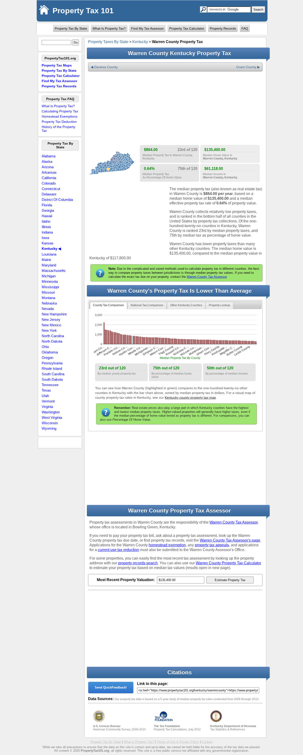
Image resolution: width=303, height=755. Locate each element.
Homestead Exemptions (59, 116)
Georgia (48, 210)
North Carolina (53, 336)
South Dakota (52, 379)
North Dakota (52, 341)
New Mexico (51, 325)
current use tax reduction (118, 550)
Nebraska (49, 303)
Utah (45, 396)
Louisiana (49, 254)
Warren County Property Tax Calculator (228, 563)
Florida (47, 205)
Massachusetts (54, 271)
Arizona (47, 167)
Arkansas (49, 172)
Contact (207, 742)
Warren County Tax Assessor (207, 276)
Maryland (49, 265)
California (49, 178)
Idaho (46, 221)
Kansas (47, 243)
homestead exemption (167, 545)
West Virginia (52, 417)
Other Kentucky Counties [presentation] (186, 305)
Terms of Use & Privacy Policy (178, 742)
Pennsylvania (52, 363)
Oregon (47, 358)
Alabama (48, 156)
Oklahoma (50, 352)
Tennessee (50, 385)
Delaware (49, 194)
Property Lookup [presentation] (219, 305)
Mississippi (50, 287)
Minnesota (50, 281)
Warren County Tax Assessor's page (230, 540)
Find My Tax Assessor (147, 28)
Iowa (45, 238)
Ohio (45, 347)
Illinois (46, 227)
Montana (48, 298)
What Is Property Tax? (109, 28)
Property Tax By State (71, 28)
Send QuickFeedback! (111, 687)
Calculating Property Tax (60, 111)
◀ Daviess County (104, 67)
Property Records (223, 28)
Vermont (48, 401)
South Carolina (53, 374)
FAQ (244, 28)
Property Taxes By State (108, 42)
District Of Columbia (57, 200)
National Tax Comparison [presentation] (147, 305)
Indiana (47, 232)
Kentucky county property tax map (190, 397)
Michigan (49, 276)
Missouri (48, 292)
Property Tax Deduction (59, 122)
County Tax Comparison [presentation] (108, 305)
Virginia (47, 407)
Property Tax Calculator (186, 28)
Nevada (48, 309)
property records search (138, 563)
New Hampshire (54, 314)
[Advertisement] (175, 108)
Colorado (49, 183)
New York (49, 330)
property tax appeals (212, 545)
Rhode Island (52, 368)
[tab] (108, 305)
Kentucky (140, 42)
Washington (51, 412)
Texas (46, 390)
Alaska (47, 161)
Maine (46, 260)
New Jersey (51, 320)
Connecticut (51, 189)
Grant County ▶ (248, 67)
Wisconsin (50, 423)
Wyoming (49, 428)
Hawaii (47, 216)
